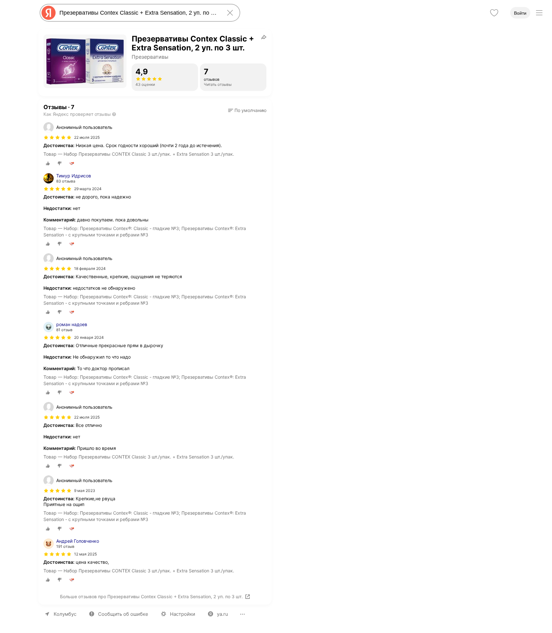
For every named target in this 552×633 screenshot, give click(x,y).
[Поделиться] (263, 37)
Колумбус (65, 614)
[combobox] (139, 12)
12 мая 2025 (85, 554)
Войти (520, 13)
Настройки (182, 614)
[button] (247, 110)
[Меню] (539, 12)
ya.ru (222, 614)
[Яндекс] (49, 13)
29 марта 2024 (88, 188)
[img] (57, 137)
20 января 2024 (89, 337)
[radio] (47, 163)
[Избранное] (494, 13)
